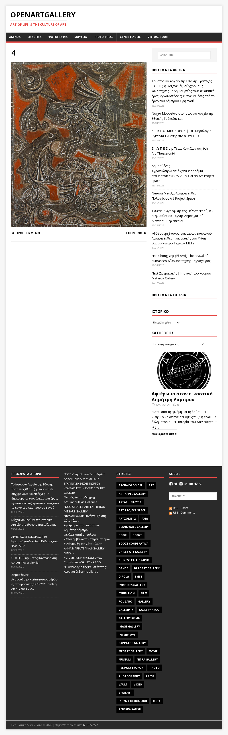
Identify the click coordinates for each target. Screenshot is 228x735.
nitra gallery (147, 659)
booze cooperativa (133, 543)
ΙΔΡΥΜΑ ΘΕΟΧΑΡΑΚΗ (133, 701)
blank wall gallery (134, 527)
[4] (79, 224)
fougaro (125, 601)
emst (138, 576)
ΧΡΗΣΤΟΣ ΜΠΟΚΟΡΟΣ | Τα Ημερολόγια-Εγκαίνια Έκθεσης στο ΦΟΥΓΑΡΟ (34, 541)
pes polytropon (131, 668)
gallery (144, 601)
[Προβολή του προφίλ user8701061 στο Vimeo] (196, 484)
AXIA (145, 518)
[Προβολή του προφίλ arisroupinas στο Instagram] (181, 484)
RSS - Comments (183, 512)
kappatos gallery (132, 643)
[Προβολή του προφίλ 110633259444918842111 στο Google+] (201, 484)
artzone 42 (127, 518)
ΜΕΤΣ (157, 701)
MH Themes (90, 725)
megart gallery (131, 651)
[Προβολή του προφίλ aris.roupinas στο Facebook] (171, 484)
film (144, 593)
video (138, 684)
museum (125, 659)
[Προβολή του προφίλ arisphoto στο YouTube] (191, 484)
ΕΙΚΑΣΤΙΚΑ (34, 37)
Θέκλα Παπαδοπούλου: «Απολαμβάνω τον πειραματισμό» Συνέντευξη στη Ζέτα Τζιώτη (87, 539)
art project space (132, 510)
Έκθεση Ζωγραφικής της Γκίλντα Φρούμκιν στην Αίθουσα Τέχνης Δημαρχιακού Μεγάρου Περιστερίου (183, 216)
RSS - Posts (180, 508)
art (151, 485)
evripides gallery (132, 585)
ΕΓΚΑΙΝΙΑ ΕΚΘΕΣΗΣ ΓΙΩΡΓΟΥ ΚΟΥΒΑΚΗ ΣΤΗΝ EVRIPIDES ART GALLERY (84, 488)
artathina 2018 (130, 502)
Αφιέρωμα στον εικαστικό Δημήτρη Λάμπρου (182, 397)
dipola (124, 576)
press (150, 676)
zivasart (125, 693)
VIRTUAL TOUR (158, 37)
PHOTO (155, 668)
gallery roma (129, 618)
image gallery (129, 626)
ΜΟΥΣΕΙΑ (80, 37)
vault (123, 684)
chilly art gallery (133, 552)
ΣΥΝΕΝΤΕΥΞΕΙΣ (130, 37)
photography (129, 676)
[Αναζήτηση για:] (184, 55)
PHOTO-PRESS (103, 37)
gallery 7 (126, 610)
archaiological (131, 485)
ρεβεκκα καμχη (130, 709)
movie (153, 651)
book (123, 535)
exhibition (127, 593)
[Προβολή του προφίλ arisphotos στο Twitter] (176, 484)
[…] (157, 427)
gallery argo (149, 610)
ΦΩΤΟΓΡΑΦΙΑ (57, 37)
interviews (127, 635)
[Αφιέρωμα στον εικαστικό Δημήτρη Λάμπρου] (184, 386)
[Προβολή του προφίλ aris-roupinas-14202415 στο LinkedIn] (186, 484)
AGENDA (14, 37)
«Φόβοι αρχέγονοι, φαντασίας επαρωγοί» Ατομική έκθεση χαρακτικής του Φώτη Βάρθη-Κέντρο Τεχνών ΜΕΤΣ (182, 238)
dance (123, 568)
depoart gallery (147, 568)
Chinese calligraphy (134, 560)
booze (137, 535)
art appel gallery (132, 494)
